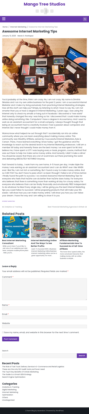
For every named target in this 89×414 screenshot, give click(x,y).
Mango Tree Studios (44, 4)
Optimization (7, 395)
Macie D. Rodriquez (25, 36)
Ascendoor (41, 411)
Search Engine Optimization (13, 377)
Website (6, 323)
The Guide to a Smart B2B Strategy (16, 374)
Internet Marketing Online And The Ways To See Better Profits (44, 243)
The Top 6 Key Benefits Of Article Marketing (20, 372)
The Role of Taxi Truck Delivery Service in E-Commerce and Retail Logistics (33, 366)
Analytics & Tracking (10, 387)
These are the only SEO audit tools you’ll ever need (23, 369)
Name (5, 305)
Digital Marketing (9, 389)
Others (5, 397)
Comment (7, 277)
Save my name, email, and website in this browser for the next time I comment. (41, 332)
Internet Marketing (8, 201)
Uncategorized (8, 400)
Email (5, 314)
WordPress (60, 411)
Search (5, 350)
